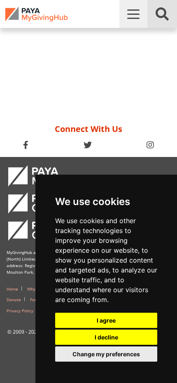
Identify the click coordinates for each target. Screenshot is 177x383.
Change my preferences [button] (106, 354)
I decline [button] (106, 337)
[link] (36, 14)
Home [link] (12, 289)
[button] (133, 14)
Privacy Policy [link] (20, 311)
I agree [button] (106, 320)
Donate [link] (14, 299)
